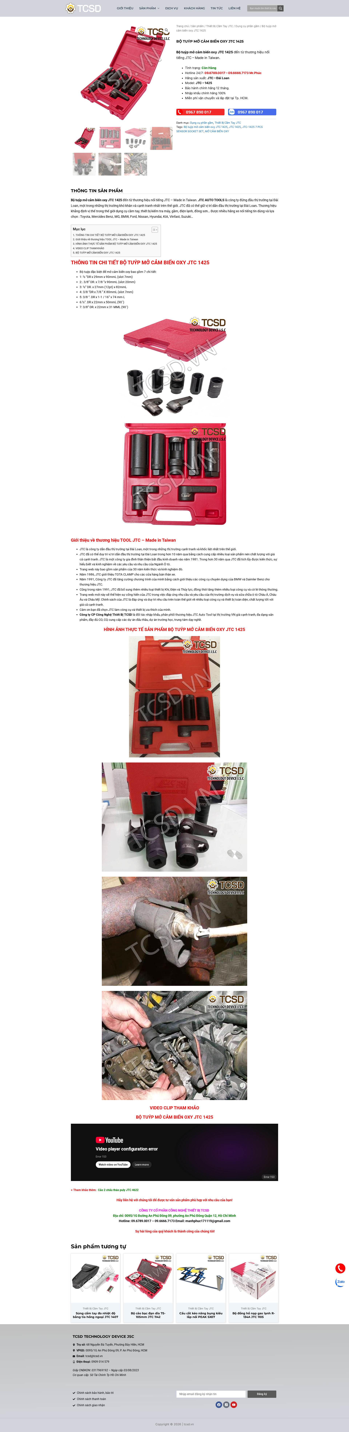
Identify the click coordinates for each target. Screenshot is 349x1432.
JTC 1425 (235, 126)
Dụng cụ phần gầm (247, 26)
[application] (157, 8)
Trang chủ (182, 26)
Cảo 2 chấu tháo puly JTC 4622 (118, 1190)
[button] (166, 30)
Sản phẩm (197, 26)
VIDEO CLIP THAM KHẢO (90, 248)
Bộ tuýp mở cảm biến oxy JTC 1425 (206, 126)
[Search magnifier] (280, 8)
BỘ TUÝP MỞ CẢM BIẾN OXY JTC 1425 (98, 252)
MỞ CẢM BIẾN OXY (217, 131)
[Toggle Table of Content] (153, 230)
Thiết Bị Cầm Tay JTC (219, 26)
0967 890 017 (198, 112)
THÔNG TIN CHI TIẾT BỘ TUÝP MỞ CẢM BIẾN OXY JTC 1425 (110, 235)
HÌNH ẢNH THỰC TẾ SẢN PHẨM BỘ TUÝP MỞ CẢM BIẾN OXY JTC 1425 (116, 243)
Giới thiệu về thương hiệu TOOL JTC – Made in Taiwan (107, 239)
